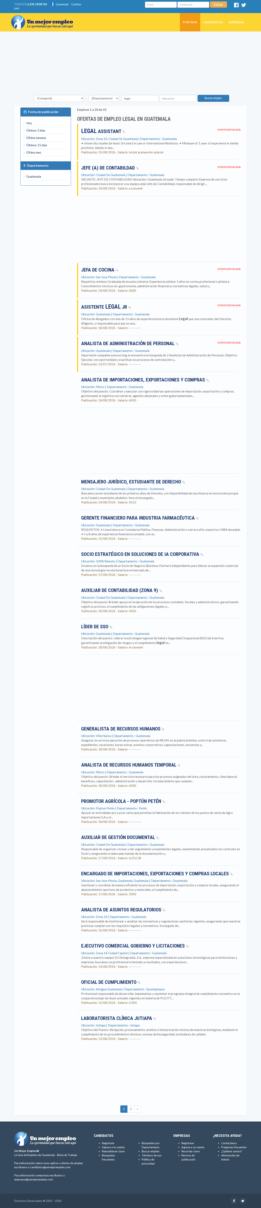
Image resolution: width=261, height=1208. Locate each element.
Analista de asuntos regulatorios (122, 910)
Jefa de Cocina (98, 270)
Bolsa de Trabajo (67, 1155)
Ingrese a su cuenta (192, 1147)
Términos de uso (151, 1155)
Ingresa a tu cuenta (113, 1147)
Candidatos (213, 22)
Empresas (236, 22)
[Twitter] (243, 6)
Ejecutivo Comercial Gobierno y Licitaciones (133, 946)
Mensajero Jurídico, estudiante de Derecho (131, 482)
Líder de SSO (95, 626)
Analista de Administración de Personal (128, 343)
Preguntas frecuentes (234, 1147)
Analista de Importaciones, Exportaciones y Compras (143, 380)
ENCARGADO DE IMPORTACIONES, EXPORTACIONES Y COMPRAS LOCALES (155, 874)
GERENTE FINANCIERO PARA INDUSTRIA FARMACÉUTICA (138, 518)
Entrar (218, 4)
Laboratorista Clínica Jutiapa (117, 1018)
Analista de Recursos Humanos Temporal (129, 765)
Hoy (29, 123)
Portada (190, 22)
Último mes (33, 152)
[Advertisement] (130, 64)
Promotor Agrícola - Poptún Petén (121, 801)
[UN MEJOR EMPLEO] (43, 18)
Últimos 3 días (35, 130)
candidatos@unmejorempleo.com (50, 1167)
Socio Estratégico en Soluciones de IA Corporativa (140, 554)
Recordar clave (190, 1151)
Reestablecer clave (113, 1151)
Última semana (36, 138)
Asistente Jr (104, 307)
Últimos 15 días (36, 145)
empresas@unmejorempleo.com (33, 1179)
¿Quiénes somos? (231, 1151)
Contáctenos (229, 1143)
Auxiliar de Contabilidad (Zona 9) (120, 590)
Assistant (101, 131)
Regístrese (187, 1143)
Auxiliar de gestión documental (118, 837)
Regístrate (108, 1143)
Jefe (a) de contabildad (108, 168)
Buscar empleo (213, 98)
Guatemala (62, 4)
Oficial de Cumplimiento (109, 982)
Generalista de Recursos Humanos (121, 729)
